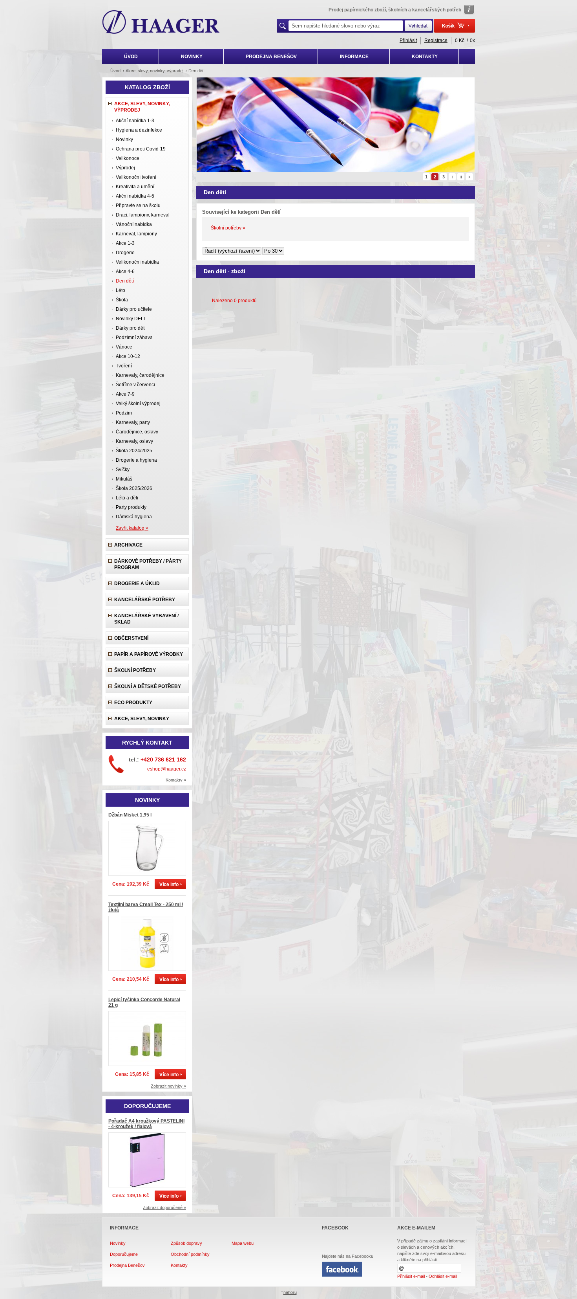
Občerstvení (131, 638)
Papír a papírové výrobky (148, 654)
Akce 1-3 (125, 243)
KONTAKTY (425, 56)
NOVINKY (192, 56)
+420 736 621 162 (163, 759)
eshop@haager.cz (166, 769)
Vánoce (124, 347)
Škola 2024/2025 (134, 450)
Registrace (435, 40)
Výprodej (125, 168)
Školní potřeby (135, 670)
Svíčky (123, 469)
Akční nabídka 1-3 (135, 120)
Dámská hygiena (134, 516)
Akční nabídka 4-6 (135, 196)
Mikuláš (124, 479)
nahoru (290, 1292)
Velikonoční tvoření (136, 177)
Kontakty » (176, 780)
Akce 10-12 (128, 356)
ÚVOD (131, 56)
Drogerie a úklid (137, 583)
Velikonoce (127, 158)
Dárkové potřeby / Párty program (148, 564)
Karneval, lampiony (136, 234)
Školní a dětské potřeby (147, 686)
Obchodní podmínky (190, 1254)
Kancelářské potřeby (144, 599)
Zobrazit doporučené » (164, 1207)
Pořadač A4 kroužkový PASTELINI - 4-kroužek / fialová (146, 1123)
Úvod (115, 70)
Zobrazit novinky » (168, 1086)
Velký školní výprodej (138, 403)
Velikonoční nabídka (137, 262)
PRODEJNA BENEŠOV (271, 56)
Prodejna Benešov (127, 1265)
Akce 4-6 (125, 271)
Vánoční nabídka (134, 224)
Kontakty (179, 1265)
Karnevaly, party (133, 422)
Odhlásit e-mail (443, 1276)
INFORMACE (354, 56)
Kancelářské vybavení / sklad (146, 619)
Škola (122, 300)
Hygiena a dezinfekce (139, 130)
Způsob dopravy (186, 1243)
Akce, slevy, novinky (141, 718)
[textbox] (346, 25)
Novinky (124, 139)
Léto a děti (127, 498)
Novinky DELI (130, 318)
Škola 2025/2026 (134, 488)
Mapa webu (243, 1243)
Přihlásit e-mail (411, 1276)
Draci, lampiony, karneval (143, 215)
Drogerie (125, 252)
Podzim (124, 413)
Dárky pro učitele (134, 309)
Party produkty (131, 507)
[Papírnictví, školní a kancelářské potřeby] (161, 23)
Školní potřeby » (228, 228)
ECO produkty (133, 702)
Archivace (128, 545)
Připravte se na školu (138, 205)
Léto (120, 290)
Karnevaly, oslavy (134, 441)
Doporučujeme (124, 1254)
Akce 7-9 (125, 394)
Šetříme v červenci (135, 384)
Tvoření (124, 366)
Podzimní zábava (134, 337)
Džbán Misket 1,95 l (130, 815)
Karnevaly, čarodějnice (140, 375)
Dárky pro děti (131, 328)
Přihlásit (408, 40)
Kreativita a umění (135, 186)
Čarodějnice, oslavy (137, 432)
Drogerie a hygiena (136, 460)
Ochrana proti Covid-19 (141, 149)
